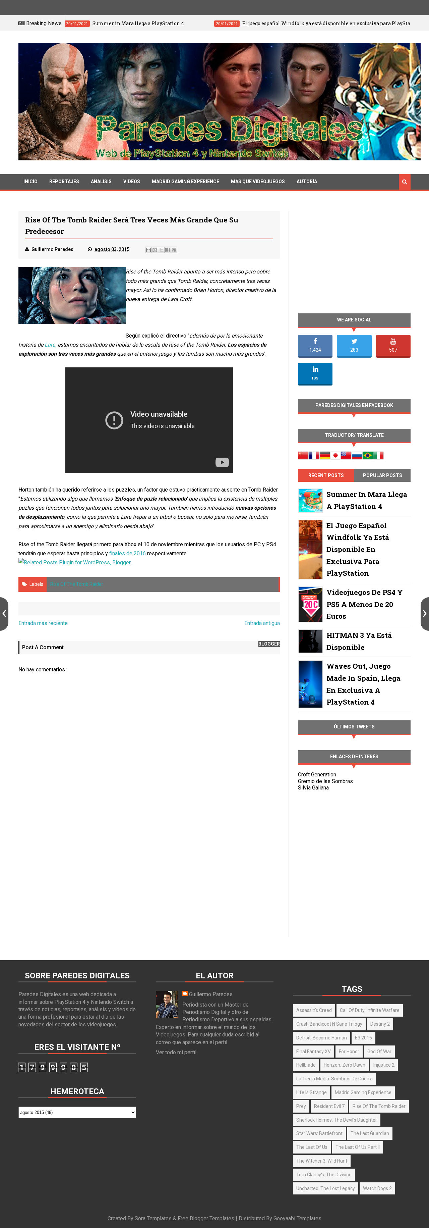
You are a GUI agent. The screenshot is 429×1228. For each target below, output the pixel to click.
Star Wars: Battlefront (319, 1133)
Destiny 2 (380, 1024)
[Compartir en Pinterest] (174, 250)
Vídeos (131, 181)
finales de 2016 (127, 553)
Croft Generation (317, 774)
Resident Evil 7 (329, 1106)
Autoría (307, 181)
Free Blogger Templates (206, 1218)
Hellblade (306, 1065)
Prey (301, 1106)
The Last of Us (311, 1147)
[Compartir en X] (161, 250)
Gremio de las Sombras (325, 781)
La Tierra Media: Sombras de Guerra (334, 1078)
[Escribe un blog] (154, 250)
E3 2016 (363, 1037)
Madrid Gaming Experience (185, 181)
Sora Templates (153, 1218)
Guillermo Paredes (211, 994)
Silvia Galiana (313, 787)
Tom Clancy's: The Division (324, 1174)
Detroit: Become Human (321, 1037)
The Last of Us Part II (357, 1147)
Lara (50, 345)
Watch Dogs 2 (377, 1188)
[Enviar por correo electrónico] (148, 250)
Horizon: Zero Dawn (344, 1065)
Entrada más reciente (43, 623)
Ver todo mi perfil (176, 1052)
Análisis (101, 181)
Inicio (30, 181)
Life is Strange (311, 1092)
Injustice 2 (383, 1065)
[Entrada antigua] (425, 614)
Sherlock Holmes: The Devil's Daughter (336, 1120)
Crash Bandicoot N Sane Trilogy (329, 1024)
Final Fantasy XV (313, 1051)
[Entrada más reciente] (4, 614)
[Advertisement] (149, 879)
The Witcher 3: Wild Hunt (321, 1161)
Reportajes (64, 181)
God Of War (379, 1051)
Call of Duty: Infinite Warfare (370, 1010)
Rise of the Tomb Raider (76, 584)
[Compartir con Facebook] (167, 250)
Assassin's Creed (314, 1010)
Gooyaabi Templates (297, 1218)
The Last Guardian (370, 1133)
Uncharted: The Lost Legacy (325, 1188)
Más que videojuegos (258, 181)
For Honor (349, 1051)
